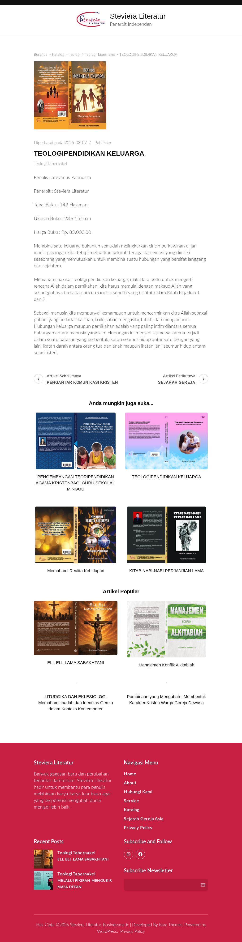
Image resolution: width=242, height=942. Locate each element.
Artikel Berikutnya (176, 379)
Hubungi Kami (138, 792)
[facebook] (140, 854)
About (130, 783)
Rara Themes (170, 925)
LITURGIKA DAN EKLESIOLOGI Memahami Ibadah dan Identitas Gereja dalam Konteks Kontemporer (75, 702)
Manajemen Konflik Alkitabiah (166, 665)
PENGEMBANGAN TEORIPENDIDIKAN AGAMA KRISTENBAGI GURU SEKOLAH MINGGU (76, 482)
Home (130, 774)
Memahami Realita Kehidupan (75, 570)
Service (131, 801)
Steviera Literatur (138, 16)
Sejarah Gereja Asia (143, 819)
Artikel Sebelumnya (82, 379)
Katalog (131, 810)
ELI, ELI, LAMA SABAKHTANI (75, 662)
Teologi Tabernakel (50, 164)
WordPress (107, 931)
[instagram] (128, 854)
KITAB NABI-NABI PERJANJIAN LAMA (166, 570)
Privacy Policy (138, 828)
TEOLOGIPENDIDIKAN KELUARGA (166, 476)
